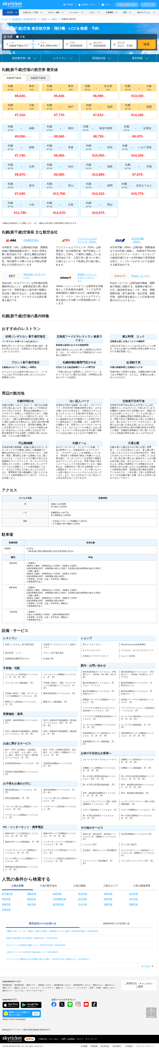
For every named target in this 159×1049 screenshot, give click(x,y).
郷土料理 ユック (13, 653)
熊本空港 (31, 904)
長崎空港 (6, 904)
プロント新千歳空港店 (53, 653)
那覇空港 (133, 904)
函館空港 (31, 894)
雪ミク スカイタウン (92, 644)
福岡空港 (108, 899)
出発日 (72, 43)
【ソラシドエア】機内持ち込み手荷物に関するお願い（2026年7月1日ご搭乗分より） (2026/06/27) (47, 959)
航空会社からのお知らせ (42, 923)
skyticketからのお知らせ (116, 923)
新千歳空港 (7, 894)
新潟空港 (82, 894)
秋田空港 (57, 894)
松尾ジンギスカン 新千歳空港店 (19, 644)
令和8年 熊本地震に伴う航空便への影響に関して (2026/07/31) (32, 938)
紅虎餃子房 (48, 659)
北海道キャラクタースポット (96, 656)
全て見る (145, 966)
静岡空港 (31, 899)
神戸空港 (133, 899)
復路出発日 (97, 43)
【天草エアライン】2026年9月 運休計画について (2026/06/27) (32, 952)
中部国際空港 (59, 899)
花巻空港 (108, 894)
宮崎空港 (108, 904)
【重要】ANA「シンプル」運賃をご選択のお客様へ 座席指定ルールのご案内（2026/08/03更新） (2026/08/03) (52, 931)
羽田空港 (6, 899)
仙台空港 (133, 894)
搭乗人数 (121, 43)
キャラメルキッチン (92, 650)
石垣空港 (6, 909)
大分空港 (82, 904)
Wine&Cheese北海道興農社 (133, 644)
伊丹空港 (82, 899)
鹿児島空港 (58, 904)
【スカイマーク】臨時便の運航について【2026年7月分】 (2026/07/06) (35, 945)
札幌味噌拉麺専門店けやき (17, 659)
